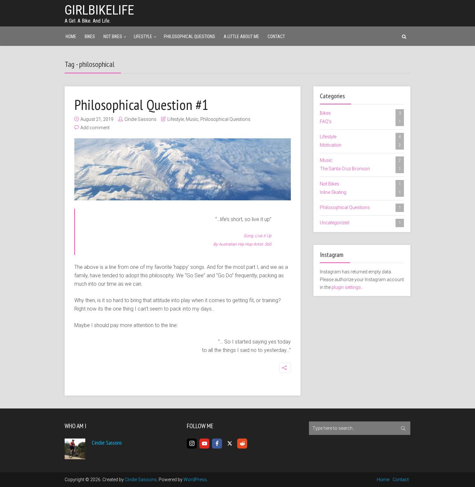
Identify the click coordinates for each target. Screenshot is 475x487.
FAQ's (360, 121)
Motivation (360, 145)
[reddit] (242, 444)
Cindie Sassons (140, 119)
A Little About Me (241, 36)
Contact (276, 36)
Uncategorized (360, 222)
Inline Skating (360, 192)
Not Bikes (112, 36)
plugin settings (347, 287)
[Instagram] (192, 444)
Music (192, 119)
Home (71, 36)
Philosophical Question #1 (141, 104)
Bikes (90, 36)
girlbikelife (99, 10)
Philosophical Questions (189, 36)
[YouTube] (204, 444)
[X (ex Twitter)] (230, 444)
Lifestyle (143, 36)
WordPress (195, 479)
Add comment (95, 127)
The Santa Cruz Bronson (360, 168)
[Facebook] (217, 444)
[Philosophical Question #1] (182, 169)
